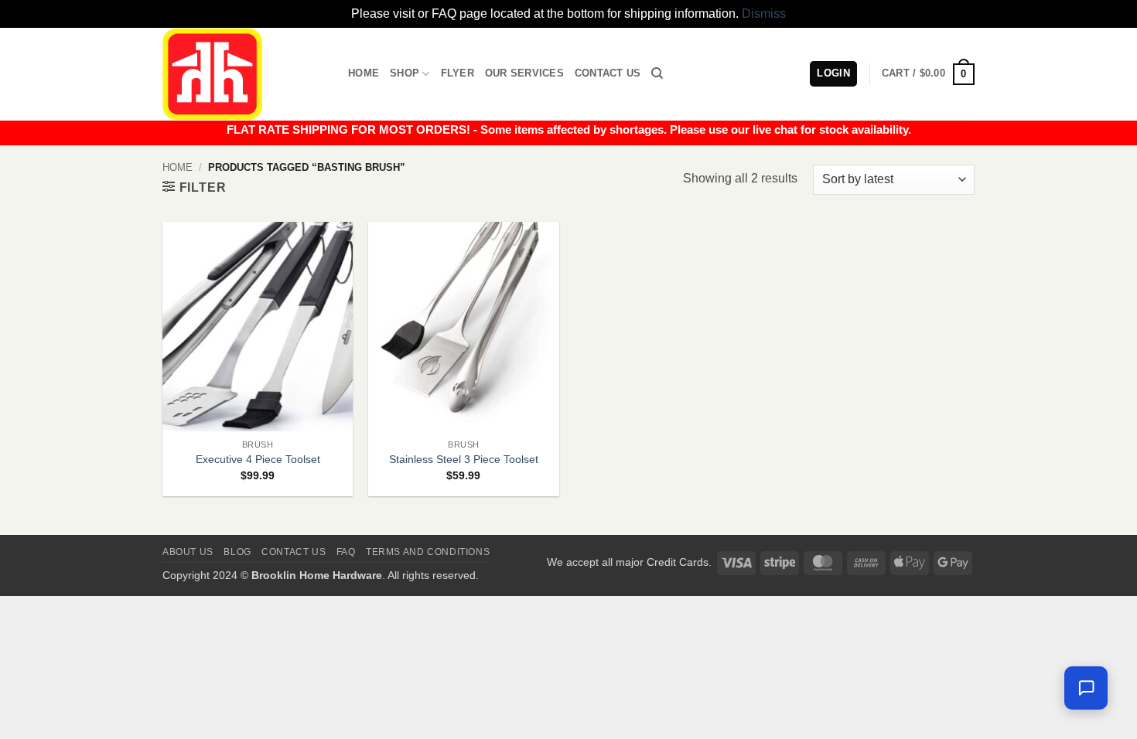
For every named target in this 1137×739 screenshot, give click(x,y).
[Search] (657, 73)
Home (363, 73)
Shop (404, 73)
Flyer (457, 73)
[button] (928, 74)
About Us (187, 552)
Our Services (524, 73)
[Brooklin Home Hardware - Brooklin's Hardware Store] (243, 74)
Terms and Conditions (428, 552)
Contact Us (608, 73)
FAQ (346, 552)
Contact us (293, 552)
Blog (237, 552)
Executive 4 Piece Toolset (258, 459)
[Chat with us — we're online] (1086, 688)
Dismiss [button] (764, 13)
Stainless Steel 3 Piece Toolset (463, 459)
